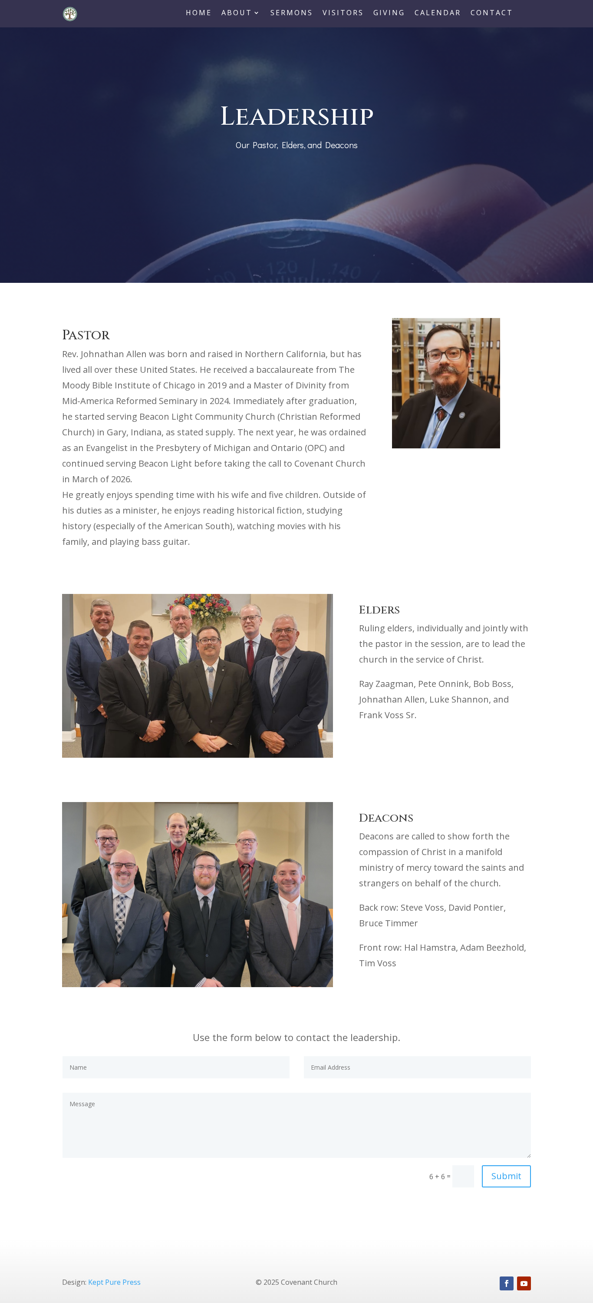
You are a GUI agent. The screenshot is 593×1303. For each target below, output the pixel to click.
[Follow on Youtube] (524, 1283)
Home (199, 13)
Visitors (343, 13)
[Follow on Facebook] (507, 1283)
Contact (492, 13)
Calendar (438, 13)
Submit (506, 1176)
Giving (389, 13)
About (236, 13)
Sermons (291, 13)
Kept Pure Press (114, 1282)
